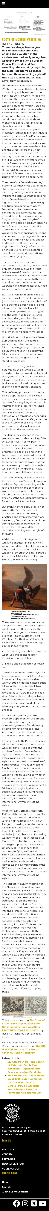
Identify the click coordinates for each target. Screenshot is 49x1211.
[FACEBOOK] (16, 1205)
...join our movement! (15, 1191)
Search (6, 1187)
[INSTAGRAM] (25, 1205)
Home (5, 1182)
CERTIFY (7, 1154)
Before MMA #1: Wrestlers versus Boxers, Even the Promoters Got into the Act (24, 1089)
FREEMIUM (8, 1159)
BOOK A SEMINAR (13, 1164)
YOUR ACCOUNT (12, 1168)
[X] (34, 1205)
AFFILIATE (8, 1149)
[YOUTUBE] (42, 1205)
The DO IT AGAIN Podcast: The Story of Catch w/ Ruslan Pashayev (23, 1049)
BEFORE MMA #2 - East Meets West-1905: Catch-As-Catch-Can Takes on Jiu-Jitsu (25, 1079)
